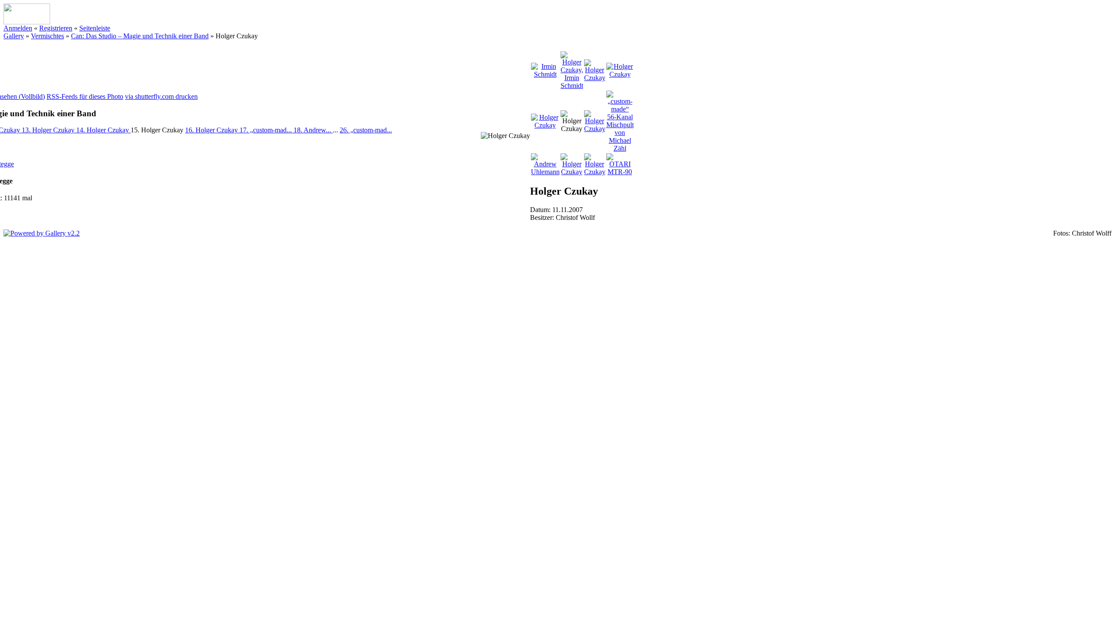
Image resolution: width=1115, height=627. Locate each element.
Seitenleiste (94, 28)
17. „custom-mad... (267, 130)
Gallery (13, 36)
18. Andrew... (313, 130)
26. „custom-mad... (366, 130)
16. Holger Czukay (212, 130)
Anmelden (17, 28)
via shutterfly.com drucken (161, 96)
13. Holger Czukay (49, 130)
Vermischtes (47, 36)
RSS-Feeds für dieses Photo (85, 96)
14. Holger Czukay (103, 130)
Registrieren (55, 28)
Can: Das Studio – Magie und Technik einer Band (140, 36)
